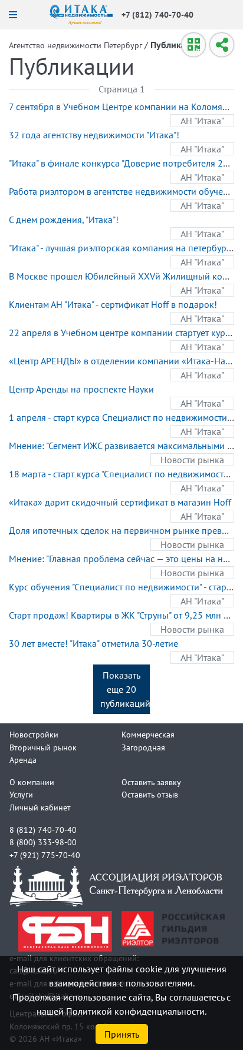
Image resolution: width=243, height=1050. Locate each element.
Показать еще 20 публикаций (125, 689)
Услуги (21, 794)
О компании (31, 782)
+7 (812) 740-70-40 (157, 14)
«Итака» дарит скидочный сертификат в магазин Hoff (120, 502)
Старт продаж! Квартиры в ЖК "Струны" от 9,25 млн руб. (124, 615)
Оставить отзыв (149, 794)
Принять (121, 1034)
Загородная (143, 747)
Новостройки (33, 734)
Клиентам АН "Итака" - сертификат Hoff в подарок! (113, 304)
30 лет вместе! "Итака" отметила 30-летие (93, 643)
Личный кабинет (40, 807)
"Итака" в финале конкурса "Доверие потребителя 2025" (125, 163)
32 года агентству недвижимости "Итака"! (94, 135)
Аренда (23, 759)
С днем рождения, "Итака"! (64, 219)
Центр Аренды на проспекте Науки (81, 389)
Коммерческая (148, 734)
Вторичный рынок (43, 747)
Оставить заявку (151, 782)
